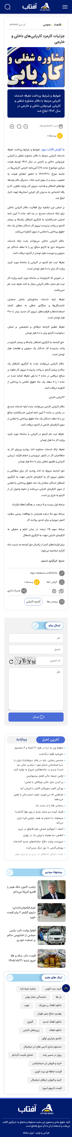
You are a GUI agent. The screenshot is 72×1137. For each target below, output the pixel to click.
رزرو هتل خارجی (31, 1030)
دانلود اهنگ (55, 1030)
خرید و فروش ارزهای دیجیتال (46, 1080)
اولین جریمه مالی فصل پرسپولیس (44, 776)
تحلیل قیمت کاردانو (22, 1055)
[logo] (36, 6)
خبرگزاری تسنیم (49, 561)
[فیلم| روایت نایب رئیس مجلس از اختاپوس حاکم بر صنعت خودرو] (51, 935)
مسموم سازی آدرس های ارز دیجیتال (43, 1047)
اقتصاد (57, 25)
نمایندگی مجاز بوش (35, 997)
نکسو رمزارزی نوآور (52, 1039)
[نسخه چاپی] (53, 590)
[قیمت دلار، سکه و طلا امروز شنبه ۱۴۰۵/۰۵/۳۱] (51, 958)
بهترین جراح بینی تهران (49, 1014)
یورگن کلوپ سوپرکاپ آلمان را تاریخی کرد (41, 789)
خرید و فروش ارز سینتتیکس (47, 1063)
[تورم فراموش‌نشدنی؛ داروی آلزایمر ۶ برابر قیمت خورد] (51, 912)
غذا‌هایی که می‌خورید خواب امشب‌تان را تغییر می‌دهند (38, 797)
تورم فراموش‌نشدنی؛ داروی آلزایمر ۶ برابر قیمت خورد (21, 913)
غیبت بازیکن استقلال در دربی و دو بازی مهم (39, 854)
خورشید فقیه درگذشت (51, 754)
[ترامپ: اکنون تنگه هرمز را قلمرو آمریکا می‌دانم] (51, 889)
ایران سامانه (28, 1133)
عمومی (47, 25)
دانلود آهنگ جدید (52, 1022)
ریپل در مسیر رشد (52, 1055)
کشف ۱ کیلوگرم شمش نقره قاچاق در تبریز (40, 829)
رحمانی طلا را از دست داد (49, 806)
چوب (26, 1005)
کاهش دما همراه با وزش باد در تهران (43, 835)
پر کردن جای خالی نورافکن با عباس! (44, 782)
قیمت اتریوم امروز (52, 1088)
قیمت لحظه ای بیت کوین (48, 1072)
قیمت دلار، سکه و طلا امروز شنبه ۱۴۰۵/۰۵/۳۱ (22, 958)
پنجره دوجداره (28, 989)
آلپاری (30, 1022)
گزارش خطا (52, 582)
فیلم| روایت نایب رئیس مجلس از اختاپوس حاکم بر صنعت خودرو (21, 935)
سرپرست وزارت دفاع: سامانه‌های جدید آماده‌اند (38, 842)
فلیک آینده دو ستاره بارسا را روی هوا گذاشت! (39, 812)
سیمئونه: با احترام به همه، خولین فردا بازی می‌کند (40, 820)
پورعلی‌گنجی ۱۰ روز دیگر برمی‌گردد (44, 848)
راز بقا (59, 997)
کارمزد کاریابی (33, 602)
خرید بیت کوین (53, 989)
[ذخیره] (61, 590)
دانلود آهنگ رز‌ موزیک (50, 1005)
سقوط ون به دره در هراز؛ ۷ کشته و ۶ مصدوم (39, 748)
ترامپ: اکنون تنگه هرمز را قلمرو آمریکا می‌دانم (21, 889)
